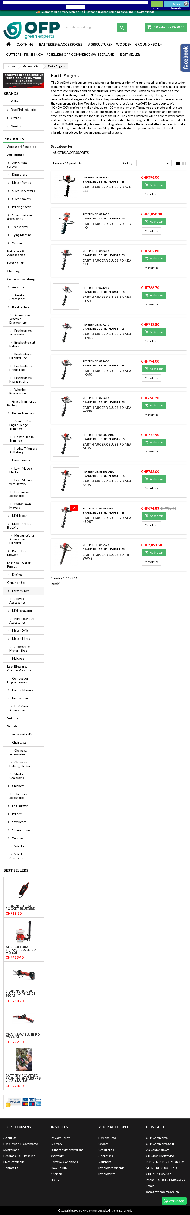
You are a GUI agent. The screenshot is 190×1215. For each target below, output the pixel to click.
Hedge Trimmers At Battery (23, 450)
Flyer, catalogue (14, 1162)
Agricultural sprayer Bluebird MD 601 (21, 950)
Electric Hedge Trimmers (22, 438)
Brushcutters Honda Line (21, 368)
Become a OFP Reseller (19, 1156)
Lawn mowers (21, 460)
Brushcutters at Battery (22, 344)
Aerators (18, 287)
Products (13, 138)
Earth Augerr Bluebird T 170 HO (108, 225)
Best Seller (130, 54)
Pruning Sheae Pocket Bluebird (20, 907)
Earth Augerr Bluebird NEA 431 (107, 262)
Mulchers (18, 658)
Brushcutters (20, 307)
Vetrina (12, 718)
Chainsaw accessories (18, 752)
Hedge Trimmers (23, 413)
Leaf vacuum (20, 698)
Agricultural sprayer (17, 164)
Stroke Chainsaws (17, 776)
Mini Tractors (21, 515)
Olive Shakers (21, 199)
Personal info (107, 1138)
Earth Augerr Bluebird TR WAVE (106, 556)
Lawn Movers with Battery (21, 482)
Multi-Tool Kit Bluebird (19, 525)
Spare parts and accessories (20, 217)
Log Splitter (20, 806)
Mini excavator (22, 610)
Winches (17, 838)
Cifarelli (15, 118)
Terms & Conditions (64, 1162)
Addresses (105, 1156)
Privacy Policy (60, 1138)
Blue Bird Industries (23, 109)
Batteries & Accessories (60, 44)
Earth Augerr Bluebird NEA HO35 (107, 409)
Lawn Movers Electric (21, 470)
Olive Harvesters (23, 191)
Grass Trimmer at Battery (21, 403)
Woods (123, 44)
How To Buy (59, 1168)
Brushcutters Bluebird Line (21, 356)
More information (176, 5)
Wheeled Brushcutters (18, 391)
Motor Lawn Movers (20, 505)
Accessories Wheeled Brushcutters (20, 318)
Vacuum (17, 243)
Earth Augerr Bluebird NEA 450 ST (107, 519)
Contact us (10, 1168)
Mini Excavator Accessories (22, 620)
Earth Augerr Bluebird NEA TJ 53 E (107, 299)
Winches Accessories (18, 856)
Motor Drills (20, 630)
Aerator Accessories (17, 297)
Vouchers (104, 1162)
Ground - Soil (147, 44)
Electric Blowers (22, 690)
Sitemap (56, 1174)
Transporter (20, 227)
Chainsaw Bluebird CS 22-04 (23, 1036)
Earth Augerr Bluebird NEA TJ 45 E (107, 336)
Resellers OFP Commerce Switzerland (80, 54)
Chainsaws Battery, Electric (20, 764)
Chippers (18, 786)
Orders (103, 1144)
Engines (17, 574)
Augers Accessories (17, 600)
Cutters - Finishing (23, 54)
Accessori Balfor (23, 734)
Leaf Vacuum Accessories (20, 708)
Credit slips (106, 1150)
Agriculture (99, 44)
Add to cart (154, 185)
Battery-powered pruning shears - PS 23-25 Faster (23, 1078)
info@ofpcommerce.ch (162, 1192)
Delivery (56, 1144)
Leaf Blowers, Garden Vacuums (19, 668)
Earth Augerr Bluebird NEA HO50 (107, 372)
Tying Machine (22, 235)
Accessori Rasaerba (21, 146)
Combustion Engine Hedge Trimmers (20, 425)
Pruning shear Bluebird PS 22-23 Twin (20, 993)
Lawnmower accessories (20, 494)
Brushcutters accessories (21, 332)
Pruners (17, 814)
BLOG (55, 1180)
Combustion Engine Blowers (18, 680)
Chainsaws (19, 742)
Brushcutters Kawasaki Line (21, 379)
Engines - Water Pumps (19, 564)
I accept (157, 5)
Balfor (14, 101)
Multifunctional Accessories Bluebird (22, 539)
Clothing (25, 44)
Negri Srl (16, 126)
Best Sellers (15, 870)
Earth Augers (20, 591)
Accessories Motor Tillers (20, 648)
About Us (9, 1138)
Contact (155, 1127)
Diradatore (19, 174)
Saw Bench (19, 822)
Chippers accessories (18, 796)
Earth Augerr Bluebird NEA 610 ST (107, 446)
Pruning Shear (21, 207)
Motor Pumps (21, 183)
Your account (113, 1127)
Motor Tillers (21, 638)
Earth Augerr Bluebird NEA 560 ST (107, 483)
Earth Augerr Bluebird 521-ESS (107, 189)
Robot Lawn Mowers (17, 553)
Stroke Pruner (21, 830)
